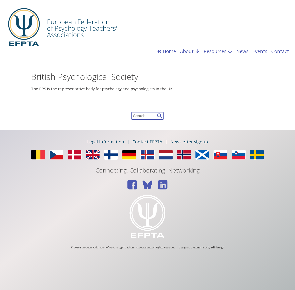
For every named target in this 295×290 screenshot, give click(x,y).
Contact (280, 51)
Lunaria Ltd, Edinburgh (209, 247)
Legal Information (105, 142)
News (242, 51)
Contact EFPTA (147, 142)
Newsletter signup (189, 142)
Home (169, 51)
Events (259, 51)
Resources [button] (215, 51)
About (187, 51)
